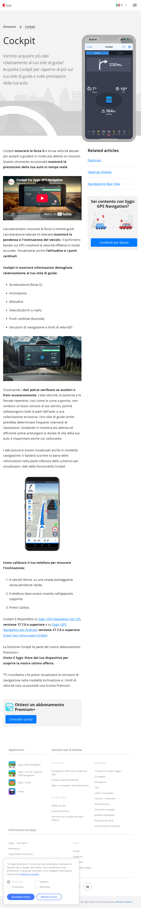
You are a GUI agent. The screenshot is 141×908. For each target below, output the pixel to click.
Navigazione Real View (104, 184)
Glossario (9, 27)
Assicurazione (102, 804)
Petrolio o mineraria (105, 798)
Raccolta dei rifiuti (104, 820)
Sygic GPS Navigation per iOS (60, 619)
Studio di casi (59, 805)
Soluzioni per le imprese (107, 826)
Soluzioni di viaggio (105, 809)
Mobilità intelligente (105, 815)
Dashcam (94, 160)
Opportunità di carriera (21, 854)
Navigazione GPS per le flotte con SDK (69, 773)
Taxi (97, 787)
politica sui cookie (29, 874)
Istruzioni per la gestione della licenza (67, 818)
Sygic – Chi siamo (18, 843)
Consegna (100, 776)
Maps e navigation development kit (70, 785)
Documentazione (60, 811)
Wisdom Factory (124, 901)
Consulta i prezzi (21, 719)
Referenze (14, 848)
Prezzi (76, 851)
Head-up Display (100, 172)
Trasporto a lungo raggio (108, 771)
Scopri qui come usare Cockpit (25, 635)
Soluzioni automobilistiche (65, 780)
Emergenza (100, 782)
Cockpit (30, 27)
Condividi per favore (114, 242)
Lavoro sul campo (104, 793)
